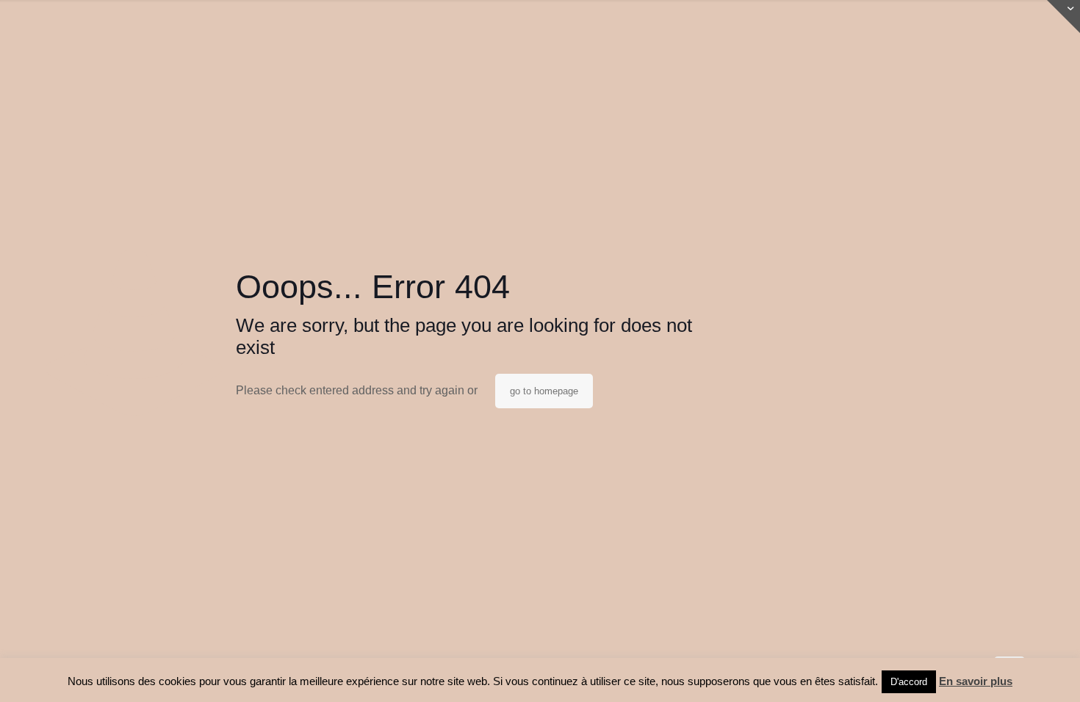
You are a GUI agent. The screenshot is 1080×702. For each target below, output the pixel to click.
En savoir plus (975, 681)
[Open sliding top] (1063, 16)
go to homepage (544, 391)
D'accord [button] (908, 681)
